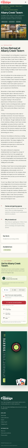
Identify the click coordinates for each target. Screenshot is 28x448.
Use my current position (15, 302)
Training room (4, 424)
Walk (15, 290)
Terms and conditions (6, 433)
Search (2, 420)
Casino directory (5, 6)
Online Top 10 (4, 422)
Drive (7, 290)
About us (3, 431)
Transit (22, 290)
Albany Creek (19, 6)
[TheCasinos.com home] (6, 2)
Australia (12, 6)
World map (3, 415)
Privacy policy (4, 435)
